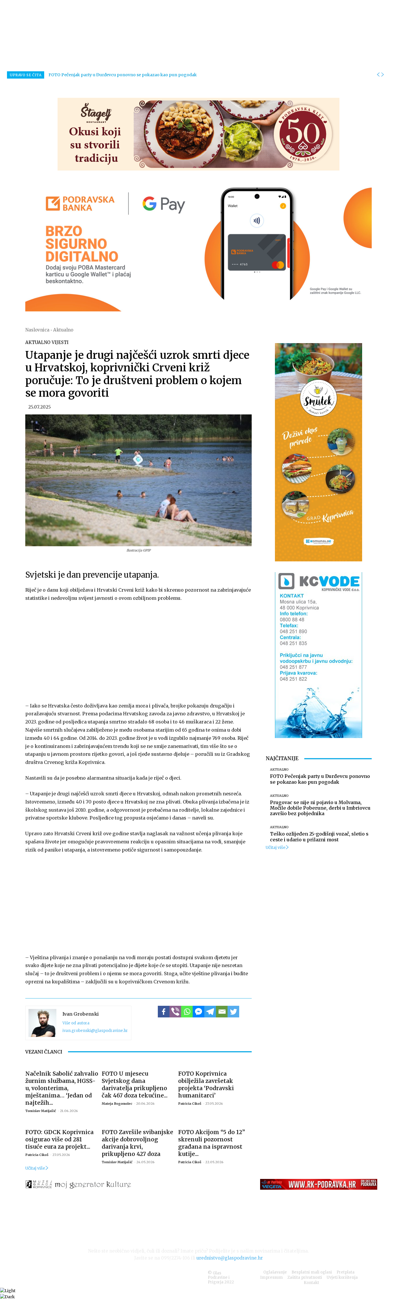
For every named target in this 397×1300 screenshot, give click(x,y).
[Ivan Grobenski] (42, 1023)
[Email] (222, 1011)
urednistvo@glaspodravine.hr (229, 1258)
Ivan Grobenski (80, 1014)
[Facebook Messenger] (198, 1011)
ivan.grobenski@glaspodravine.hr (95, 1030)
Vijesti (60, 342)
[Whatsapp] (187, 1011)
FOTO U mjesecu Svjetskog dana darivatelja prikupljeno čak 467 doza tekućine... (135, 1084)
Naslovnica (37, 330)
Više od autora (76, 1023)
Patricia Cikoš (189, 1104)
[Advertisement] (138, 650)
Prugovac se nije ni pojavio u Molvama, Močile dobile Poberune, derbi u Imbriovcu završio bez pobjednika (320, 807)
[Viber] (175, 1011)
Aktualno (63, 330)
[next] (382, 74)
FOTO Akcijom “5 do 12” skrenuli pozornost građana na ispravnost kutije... (211, 1143)
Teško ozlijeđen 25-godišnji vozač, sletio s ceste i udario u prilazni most (319, 836)
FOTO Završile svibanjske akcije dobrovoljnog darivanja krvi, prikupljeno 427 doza (137, 1143)
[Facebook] (163, 1011)
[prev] (378, 74)
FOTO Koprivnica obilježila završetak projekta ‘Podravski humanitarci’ (206, 1084)
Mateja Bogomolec (117, 1104)
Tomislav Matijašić (40, 1111)
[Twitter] (233, 1011)
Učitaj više (35, 1168)
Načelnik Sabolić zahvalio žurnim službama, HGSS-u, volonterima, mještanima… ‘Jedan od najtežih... (61, 1088)
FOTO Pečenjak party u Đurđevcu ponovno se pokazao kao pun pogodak (123, 74)
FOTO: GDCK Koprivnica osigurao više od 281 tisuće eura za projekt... (59, 1139)
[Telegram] (210, 1011)
